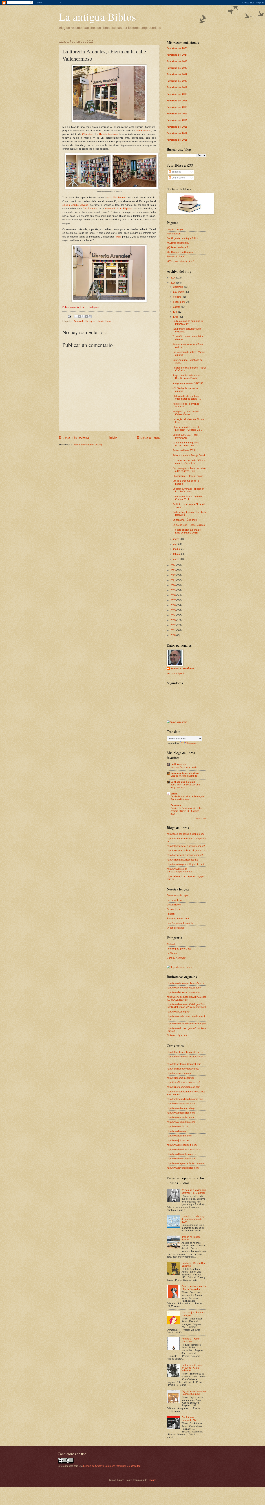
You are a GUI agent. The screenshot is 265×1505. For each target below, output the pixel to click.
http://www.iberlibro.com (179, 1135)
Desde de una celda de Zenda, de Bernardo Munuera (187, 798)
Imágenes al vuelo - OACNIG (188, 383)
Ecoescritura (173, 909)
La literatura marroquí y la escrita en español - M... (187, 444)
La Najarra (172, 953)
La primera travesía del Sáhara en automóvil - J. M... (189, 462)
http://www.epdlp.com (178, 1126)
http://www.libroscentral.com (181, 1158)
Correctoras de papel (177, 895)
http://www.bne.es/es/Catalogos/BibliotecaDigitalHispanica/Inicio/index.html (186, 1005)
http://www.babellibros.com (181, 1112)
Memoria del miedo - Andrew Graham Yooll (187, 498)
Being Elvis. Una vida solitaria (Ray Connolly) (185, 786)
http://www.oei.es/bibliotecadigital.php (186, 1023)
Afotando (171, 944)
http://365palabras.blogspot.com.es (185, 1052)
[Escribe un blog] (79, 316)
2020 (173, 585)
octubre (177, 296)
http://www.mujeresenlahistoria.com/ (185, 1163)
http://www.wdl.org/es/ (178, 1011)
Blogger (152, 1480)
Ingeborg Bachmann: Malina (184, 767)
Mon (118, 236)
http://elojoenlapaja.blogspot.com (184, 1064)
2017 (173, 600)
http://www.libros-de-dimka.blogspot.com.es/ (179, 870)
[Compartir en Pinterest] (90, 316)
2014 (173, 615)
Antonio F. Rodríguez (85, 321)
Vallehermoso (143, 130)
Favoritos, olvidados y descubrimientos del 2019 (193, 1219)
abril (175, 544)
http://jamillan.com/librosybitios (183, 1068)
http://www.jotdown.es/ (178, 1140)
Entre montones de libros (185, 773)
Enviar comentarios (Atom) (88, 444)
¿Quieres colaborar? (177, 247)
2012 (173, 625)
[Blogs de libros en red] (179, 967)
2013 (173, 620)
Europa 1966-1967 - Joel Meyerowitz (185, 436)
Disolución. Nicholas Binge (184, 776)
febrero (177, 554)
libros (108, 321)
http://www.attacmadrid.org (181, 1108)
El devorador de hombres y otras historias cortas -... (187, 397)
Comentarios (178, 177)
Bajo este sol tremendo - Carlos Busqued (194, 1392)
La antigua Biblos (97, 16)
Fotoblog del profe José (179, 948)
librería (100, 321)
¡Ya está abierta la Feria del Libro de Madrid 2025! (187, 531)
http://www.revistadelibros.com (183, 1167)
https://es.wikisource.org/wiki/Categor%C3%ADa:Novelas (186, 998)
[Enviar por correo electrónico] (76, 316)
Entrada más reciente (74, 437)
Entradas (176, 171)
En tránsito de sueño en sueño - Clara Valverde (192, 1368)
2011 (173, 630)
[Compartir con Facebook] (86, 316)
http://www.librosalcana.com (181, 1154)
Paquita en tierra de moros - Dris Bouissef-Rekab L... (187, 377)
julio (175, 311)
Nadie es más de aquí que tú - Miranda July (188, 322)
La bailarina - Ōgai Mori (185, 520)
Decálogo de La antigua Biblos (182, 238)
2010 (173, 635)
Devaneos (176, 805)
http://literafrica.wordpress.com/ (183, 1082)
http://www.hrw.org (176, 1131)
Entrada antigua (148, 437)
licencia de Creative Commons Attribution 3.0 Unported (111, 1466)
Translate (192, 743)
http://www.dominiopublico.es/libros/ (185, 983)
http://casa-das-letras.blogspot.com (185, 834)
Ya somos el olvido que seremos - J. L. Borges (194, 1191)
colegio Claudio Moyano (75, 205)
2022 (173, 575)
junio (176, 316)
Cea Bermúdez (91, 208)
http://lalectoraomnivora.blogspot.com (186, 850)
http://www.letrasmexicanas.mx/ (183, 992)
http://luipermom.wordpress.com (183, 1087)
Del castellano (174, 900)
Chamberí (88, 134)
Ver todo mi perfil (175, 673)
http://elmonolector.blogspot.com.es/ (186, 846)
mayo (176, 539)
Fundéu (171, 913)
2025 (173, 282)
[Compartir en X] (83, 316)
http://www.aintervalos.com (181, 1103)
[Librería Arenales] (109, 120)
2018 (173, 595)
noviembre (179, 292)
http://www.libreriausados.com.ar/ (184, 1149)
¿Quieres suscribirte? (178, 242)
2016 (173, 605)
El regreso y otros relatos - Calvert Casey (186, 413)
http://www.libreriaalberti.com (182, 1145)
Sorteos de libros (175, 256)
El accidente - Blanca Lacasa (188, 476)
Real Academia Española (180, 923)
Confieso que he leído (183, 782)
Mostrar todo (201, 818)
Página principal (175, 229)
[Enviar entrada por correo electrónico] (69, 316)
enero (176, 559)
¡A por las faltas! (175, 927)
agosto (177, 307)
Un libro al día (178, 764)
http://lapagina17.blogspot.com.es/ (185, 855)
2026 (173, 277)
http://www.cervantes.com (180, 1117)
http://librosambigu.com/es (181, 1078)
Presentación (173, 233)
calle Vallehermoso (117, 197)
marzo (176, 549)
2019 (173, 590)
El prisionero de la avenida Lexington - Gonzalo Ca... (187, 428)
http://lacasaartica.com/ (179, 1073)
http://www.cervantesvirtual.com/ (184, 987)
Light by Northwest (176, 958)
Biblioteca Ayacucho (177, 1035)
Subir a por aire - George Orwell (189, 455)
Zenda (174, 793)
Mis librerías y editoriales (180, 252)
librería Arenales (108, 134)
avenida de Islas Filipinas (118, 208)
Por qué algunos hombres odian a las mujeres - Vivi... (189, 469)
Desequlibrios (174, 904)
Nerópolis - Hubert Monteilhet (191, 1340)
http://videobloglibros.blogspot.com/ (185, 864)
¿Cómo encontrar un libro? (180, 261)
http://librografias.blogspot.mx (182, 859)
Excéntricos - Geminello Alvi (189, 1418)
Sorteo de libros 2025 (184, 450)
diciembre (178, 287)
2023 (173, 570)
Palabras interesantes (178, 918)
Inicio (113, 437)
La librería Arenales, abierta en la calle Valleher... (188, 490)
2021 (173, 580)
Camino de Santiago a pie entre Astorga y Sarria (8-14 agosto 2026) (186, 811)
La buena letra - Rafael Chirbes (189, 525)
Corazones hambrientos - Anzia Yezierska (194, 1287)
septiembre (179, 301)
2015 (173, 610)
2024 (173, 565)
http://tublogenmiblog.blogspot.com (185, 1099)
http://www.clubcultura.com (181, 1122)
